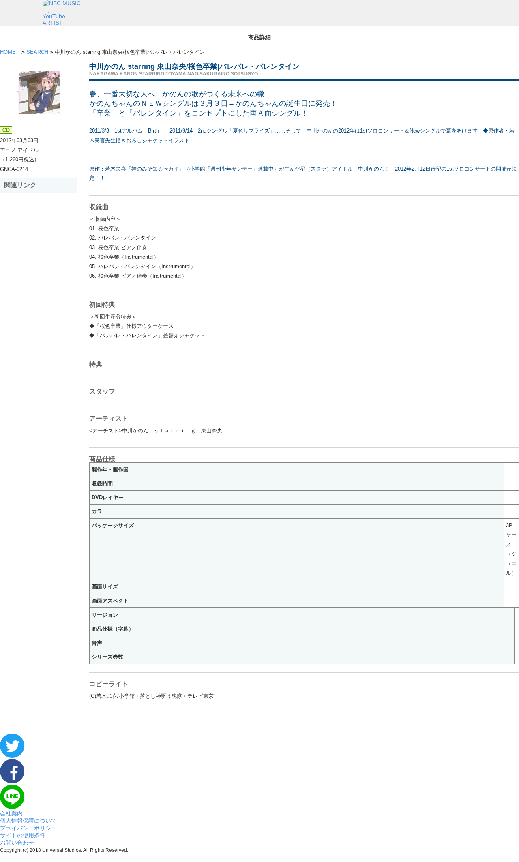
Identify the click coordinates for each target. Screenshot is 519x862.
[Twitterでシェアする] (12, 756)
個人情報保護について (28, 820)
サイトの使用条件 (22, 835)
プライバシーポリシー (28, 828)
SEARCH (37, 52)
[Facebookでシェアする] (12, 781)
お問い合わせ (17, 842)
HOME (8, 52)
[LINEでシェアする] (12, 807)
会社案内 (11, 813)
